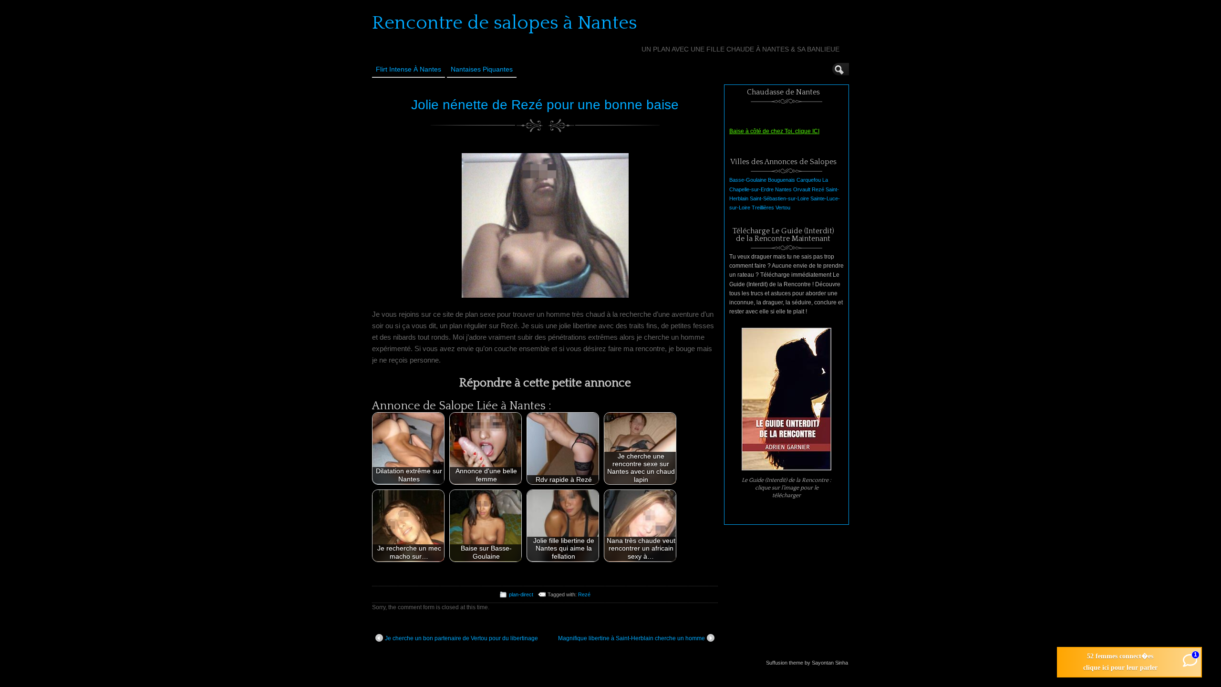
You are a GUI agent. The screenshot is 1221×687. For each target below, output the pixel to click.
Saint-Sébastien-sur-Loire (779, 198)
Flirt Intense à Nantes (408, 69)
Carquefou (809, 180)
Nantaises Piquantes (482, 69)
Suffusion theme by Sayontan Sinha (807, 663)
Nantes (783, 189)
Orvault (801, 189)
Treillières (763, 207)
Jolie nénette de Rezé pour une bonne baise (545, 104)
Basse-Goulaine (747, 180)
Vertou (783, 207)
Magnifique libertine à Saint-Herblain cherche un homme (631, 638)
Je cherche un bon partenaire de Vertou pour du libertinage (461, 638)
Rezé (584, 594)
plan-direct (521, 594)
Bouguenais (781, 180)
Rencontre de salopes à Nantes (504, 22)
